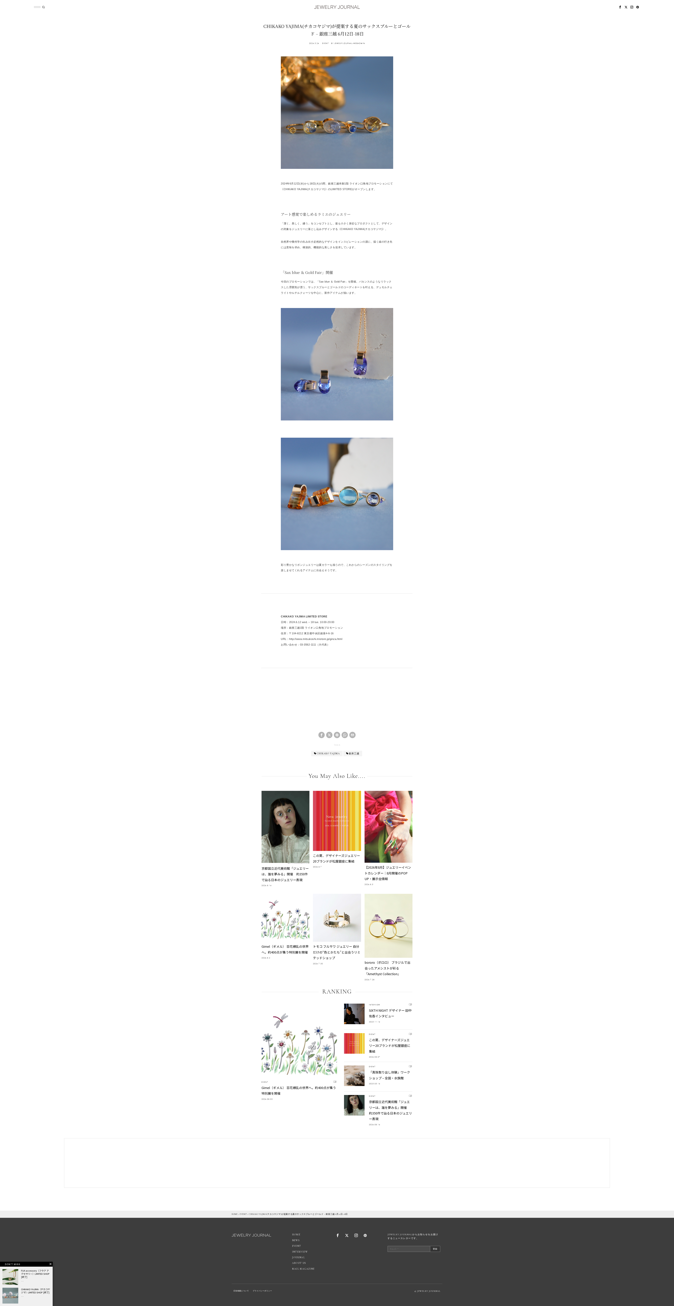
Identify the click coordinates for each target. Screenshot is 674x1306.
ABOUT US (299, 1263)
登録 (435, 1249)
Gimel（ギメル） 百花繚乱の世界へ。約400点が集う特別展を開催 (285, 949)
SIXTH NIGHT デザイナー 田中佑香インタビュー (390, 1013)
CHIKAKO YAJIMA (328, 753)
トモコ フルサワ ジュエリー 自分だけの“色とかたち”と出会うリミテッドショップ (336, 952)
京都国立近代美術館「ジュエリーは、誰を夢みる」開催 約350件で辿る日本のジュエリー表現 (285, 874)
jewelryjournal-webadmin (349, 43)
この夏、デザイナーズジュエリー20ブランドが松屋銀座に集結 (336, 858)
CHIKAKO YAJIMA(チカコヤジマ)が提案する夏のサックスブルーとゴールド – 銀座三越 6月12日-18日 (298, 1214)
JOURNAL (298, 1257)
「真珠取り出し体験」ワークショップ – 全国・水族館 (389, 1075)
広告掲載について (241, 1291)
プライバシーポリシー (262, 1291)
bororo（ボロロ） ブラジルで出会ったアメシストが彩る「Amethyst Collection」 (387, 968)
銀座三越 (354, 753)
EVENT (325, 43)
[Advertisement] (337, 702)
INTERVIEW (374, 1005)
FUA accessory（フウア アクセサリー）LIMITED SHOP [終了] (35, 1274)
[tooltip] (620, 7)
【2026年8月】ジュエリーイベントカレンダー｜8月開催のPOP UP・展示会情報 (388, 873)
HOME (234, 1214)
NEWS (296, 1240)
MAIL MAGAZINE (303, 1268)
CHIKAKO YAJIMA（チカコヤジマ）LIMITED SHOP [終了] (35, 1291)
